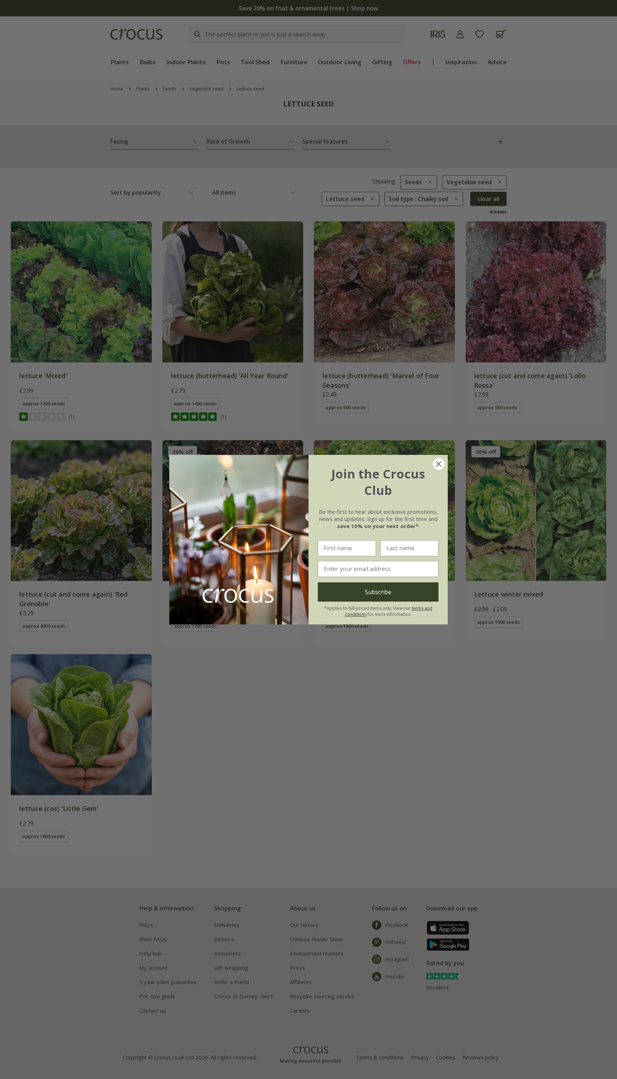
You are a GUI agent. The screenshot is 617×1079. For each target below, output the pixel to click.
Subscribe (378, 592)
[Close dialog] (438, 464)
